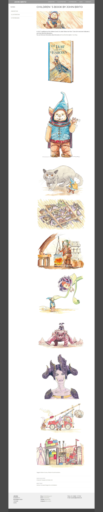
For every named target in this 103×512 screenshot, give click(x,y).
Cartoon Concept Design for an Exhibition (47, 484)
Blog (81, 2)
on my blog (74, 35)
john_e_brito (48, 501)
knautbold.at (64, 35)
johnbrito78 (47, 499)
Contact (88, 2)
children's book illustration (54, 472)
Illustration (62, 2)
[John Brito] (20, 3)
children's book (43, 472)
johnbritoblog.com (47, 496)
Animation (51, 2)
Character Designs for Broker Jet (45, 479)
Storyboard (72, 2)
